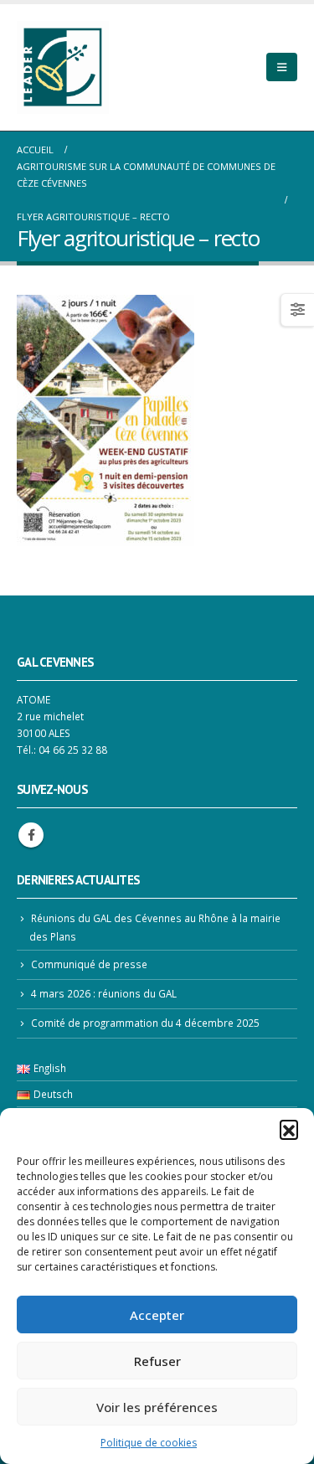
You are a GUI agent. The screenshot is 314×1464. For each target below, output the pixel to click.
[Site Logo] (63, 67)
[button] (289, 1129)
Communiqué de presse (89, 964)
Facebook (31, 835)
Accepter (157, 1315)
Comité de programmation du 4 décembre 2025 (145, 1022)
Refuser (157, 1361)
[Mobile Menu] (281, 67)
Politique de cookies (148, 1443)
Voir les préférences (157, 1407)
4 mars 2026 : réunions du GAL (104, 993)
